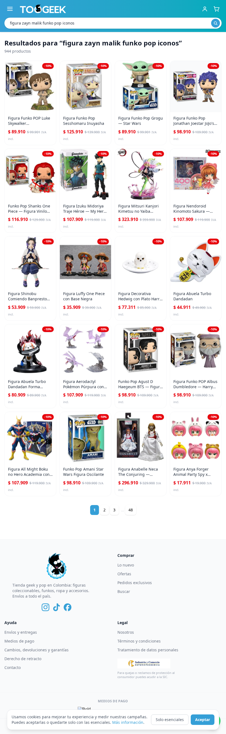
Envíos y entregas (20, 632)
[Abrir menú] (9, 8)
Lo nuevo (125, 565)
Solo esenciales (170, 719)
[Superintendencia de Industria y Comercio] (143, 663)
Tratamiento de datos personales (147, 649)
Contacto (12, 667)
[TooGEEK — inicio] (43, 8)
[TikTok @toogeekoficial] (56, 607)
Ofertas (124, 573)
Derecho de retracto (22, 658)
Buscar (123, 591)
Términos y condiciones (139, 641)
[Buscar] (215, 23)
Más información (127, 722)
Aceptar (202, 719)
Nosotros (125, 632)
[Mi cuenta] (205, 9)
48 (130, 509)
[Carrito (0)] (216, 9)
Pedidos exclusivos (134, 582)
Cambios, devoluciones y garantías (36, 649)
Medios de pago (19, 641)
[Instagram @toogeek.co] (45, 607)
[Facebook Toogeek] (67, 607)
